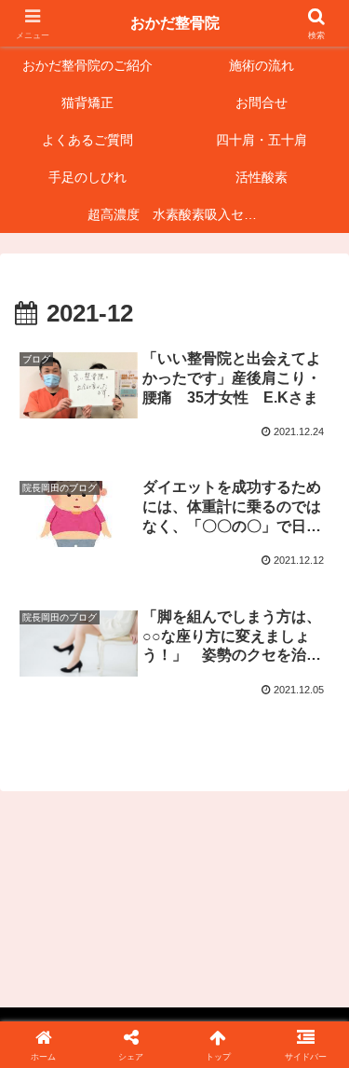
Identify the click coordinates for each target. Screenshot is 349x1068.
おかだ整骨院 (175, 23)
